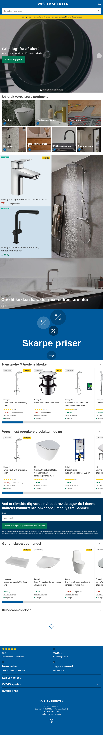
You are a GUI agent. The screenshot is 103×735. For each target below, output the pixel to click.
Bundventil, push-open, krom (46, 403)
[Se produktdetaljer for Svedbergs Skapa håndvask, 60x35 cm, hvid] (17, 562)
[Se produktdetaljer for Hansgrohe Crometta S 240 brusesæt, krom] (17, 383)
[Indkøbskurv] (99, 4)
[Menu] (5, 4)
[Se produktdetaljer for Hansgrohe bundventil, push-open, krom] (48, 383)
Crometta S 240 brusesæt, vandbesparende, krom (76, 404)
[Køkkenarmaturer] (64, 151)
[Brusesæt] (14, 151)
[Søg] (98, 11)
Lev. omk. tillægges (9, 415)
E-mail (4, 513)
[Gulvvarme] (84, 125)
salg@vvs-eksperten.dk (51, 714)
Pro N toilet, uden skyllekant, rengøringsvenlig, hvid (77, 583)
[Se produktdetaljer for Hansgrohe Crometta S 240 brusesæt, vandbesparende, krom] (79, 383)
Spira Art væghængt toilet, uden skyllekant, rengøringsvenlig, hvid (45, 473)
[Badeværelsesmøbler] (39, 151)
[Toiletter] (18, 125)
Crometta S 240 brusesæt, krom (15, 404)
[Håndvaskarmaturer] (51, 125)
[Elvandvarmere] (89, 151)
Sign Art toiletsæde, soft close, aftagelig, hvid (47, 583)
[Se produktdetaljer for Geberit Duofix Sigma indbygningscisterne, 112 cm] (79, 450)
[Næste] (99, 55)
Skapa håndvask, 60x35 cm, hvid (16, 583)
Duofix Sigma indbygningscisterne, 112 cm (77, 471)
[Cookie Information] (51, 721)
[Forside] (53, 4)
